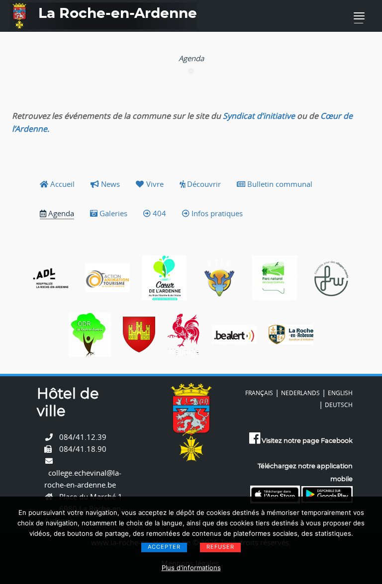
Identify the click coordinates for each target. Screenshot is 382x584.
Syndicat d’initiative (259, 115)
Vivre (154, 184)
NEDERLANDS (300, 393)
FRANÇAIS (259, 393)
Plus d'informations (191, 568)
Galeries (112, 213)
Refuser (220, 546)
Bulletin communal (278, 184)
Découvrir (203, 184)
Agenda (60, 213)
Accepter (164, 546)
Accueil (61, 184)
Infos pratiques (216, 213)
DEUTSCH (339, 405)
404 (158, 213)
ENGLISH (340, 393)
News (109, 184)
